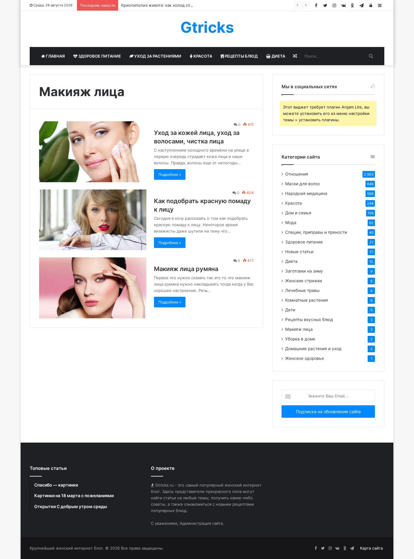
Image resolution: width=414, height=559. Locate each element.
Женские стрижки (303, 280)
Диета (278, 56)
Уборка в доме (300, 338)
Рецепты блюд (241, 56)
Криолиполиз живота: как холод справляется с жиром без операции (189, 5)
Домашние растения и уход (313, 348)
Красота (202, 56)
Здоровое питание (99, 56)
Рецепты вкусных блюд (309, 319)
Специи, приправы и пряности (316, 232)
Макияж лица (299, 329)
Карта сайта (371, 548)
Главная (55, 56)
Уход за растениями (157, 56)
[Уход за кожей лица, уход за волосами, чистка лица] (92, 151)
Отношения (296, 174)
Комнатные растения (306, 300)
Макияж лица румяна (186, 269)
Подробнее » (170, 174)
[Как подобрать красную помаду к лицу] (92, 219)
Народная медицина (306, 193)
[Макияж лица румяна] (92, 287)
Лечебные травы (302, 290)
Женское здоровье (304, 358)
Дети (290, 309)
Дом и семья (298, 212)
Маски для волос (302, 183)
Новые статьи (299, 251)
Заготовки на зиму (304, 271)
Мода (290, 222)
